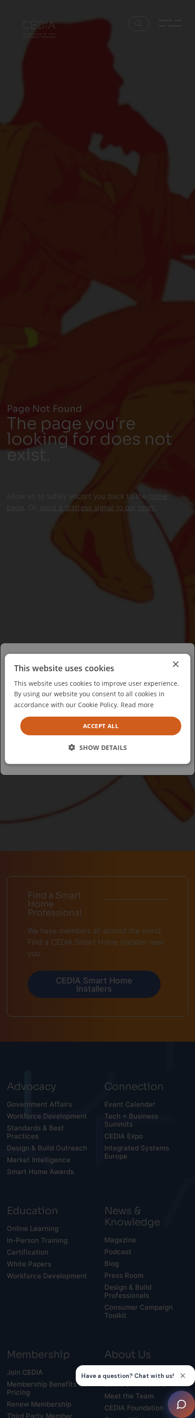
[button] (97, 747)
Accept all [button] (100, 726)
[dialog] (97, 709)
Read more (137, 704)
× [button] (175, 664)
